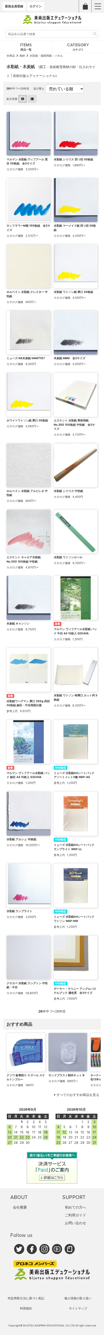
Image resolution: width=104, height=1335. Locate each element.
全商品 (11, 55)
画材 (22, 55)
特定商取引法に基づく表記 (26, 1298)
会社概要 (20, 1207)
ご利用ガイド (75, 1215)
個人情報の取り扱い (78, 1298)
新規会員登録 (14, 6)
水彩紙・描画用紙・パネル (46, 55)
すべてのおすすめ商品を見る (78, 1095)
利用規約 (26, 1308)
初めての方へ (75, 1207)
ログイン (36, 6)
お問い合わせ (75, 1223)
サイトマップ (78, 1308)
